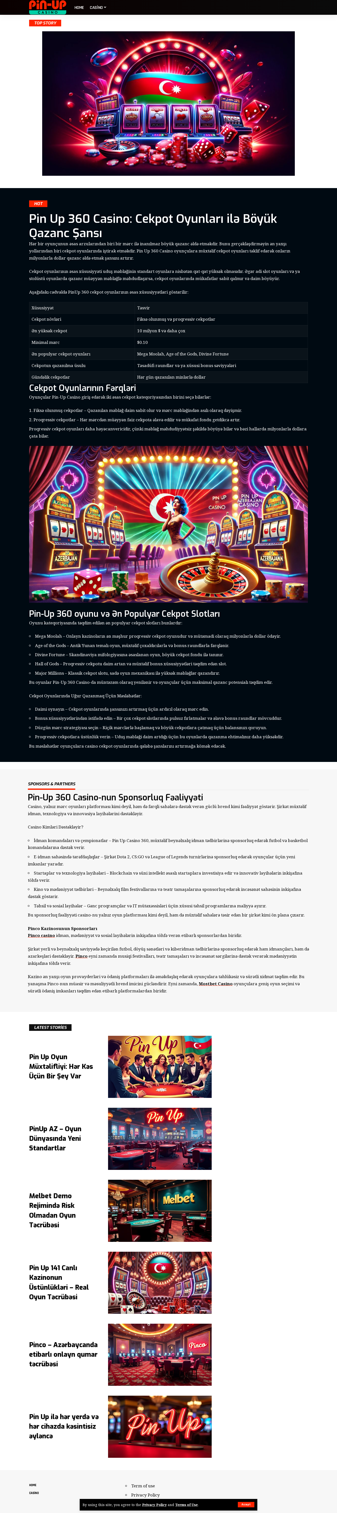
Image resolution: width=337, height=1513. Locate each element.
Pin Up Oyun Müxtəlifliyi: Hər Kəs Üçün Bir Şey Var (61, 1067)
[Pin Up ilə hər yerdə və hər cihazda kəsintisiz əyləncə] (160, 1427)
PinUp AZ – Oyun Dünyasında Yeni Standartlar (55, 1139)
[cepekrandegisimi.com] (48, 7)
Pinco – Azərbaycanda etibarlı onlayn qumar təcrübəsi (63, 1354)
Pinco (81, 956)
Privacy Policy (154, 1504)
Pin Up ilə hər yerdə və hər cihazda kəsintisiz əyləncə (64, 1426)
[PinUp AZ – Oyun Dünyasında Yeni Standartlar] (160, 1139)
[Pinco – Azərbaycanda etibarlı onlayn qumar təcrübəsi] (160, 1355)
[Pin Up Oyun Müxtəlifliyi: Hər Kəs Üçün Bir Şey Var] (160, 1067)
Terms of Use (186, 1504)
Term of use (143, 1486)
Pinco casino (41, 935)
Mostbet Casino (216, 983)
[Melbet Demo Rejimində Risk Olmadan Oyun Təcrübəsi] (160, 1211)
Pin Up (126, 840)
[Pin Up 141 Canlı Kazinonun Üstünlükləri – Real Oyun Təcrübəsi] (160, 1283)
